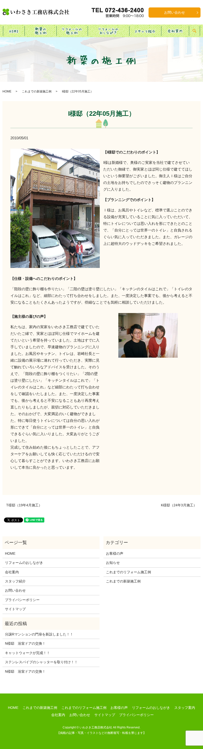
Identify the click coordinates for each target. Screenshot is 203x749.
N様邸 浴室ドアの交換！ (25, 643)
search (197, 31)
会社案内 (175, 30)
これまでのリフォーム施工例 (128, 572)
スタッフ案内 (184, 708)
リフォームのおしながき (108, 30)
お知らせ (113, 563)
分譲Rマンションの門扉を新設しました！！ (39, 634)
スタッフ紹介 (145, 30)
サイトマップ (15, 609)
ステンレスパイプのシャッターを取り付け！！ (41, 662)
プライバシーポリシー (22, 600)
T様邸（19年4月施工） (24, 505)
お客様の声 (114, 553)
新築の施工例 (40, 30)
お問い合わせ (174, 12)
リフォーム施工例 (72, 30)
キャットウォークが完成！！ (27, 653)
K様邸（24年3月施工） (179, 505)
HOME (14, 30)
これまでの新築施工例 (36, 91)
